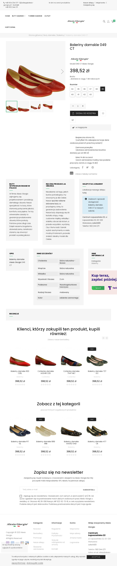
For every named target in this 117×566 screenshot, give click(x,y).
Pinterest (93, 167)
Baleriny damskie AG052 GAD (71, 443)
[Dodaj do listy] (103, 113)
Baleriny (95, 263)
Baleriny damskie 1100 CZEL (20, 372)
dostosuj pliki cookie (35, 563)
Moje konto (100, 3)
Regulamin (56, 529)
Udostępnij (82, 167)
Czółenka (46, 377)
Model (72, 64)
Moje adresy (75, 533)
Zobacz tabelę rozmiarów (86, 174)
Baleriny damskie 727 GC (97, 372)
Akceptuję (96, 557)
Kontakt (16, 5)
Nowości (37, 529)
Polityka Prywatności (57, 534)
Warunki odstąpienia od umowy (58, 542)
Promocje (37, 538)
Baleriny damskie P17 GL (20, 443)
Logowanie (74, 542)
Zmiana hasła (75, 538)
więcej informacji (19, 563)
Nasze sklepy (88, 3)
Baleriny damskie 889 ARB (45, 443)
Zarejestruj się (88, 5)
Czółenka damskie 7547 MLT (71, 372)
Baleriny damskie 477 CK (97, 443)
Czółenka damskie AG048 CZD (46, 372)
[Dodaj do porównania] (72, 120)
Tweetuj (87, 167)
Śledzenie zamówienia (38, 548)
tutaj (84, 193)
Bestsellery (38, 533)
